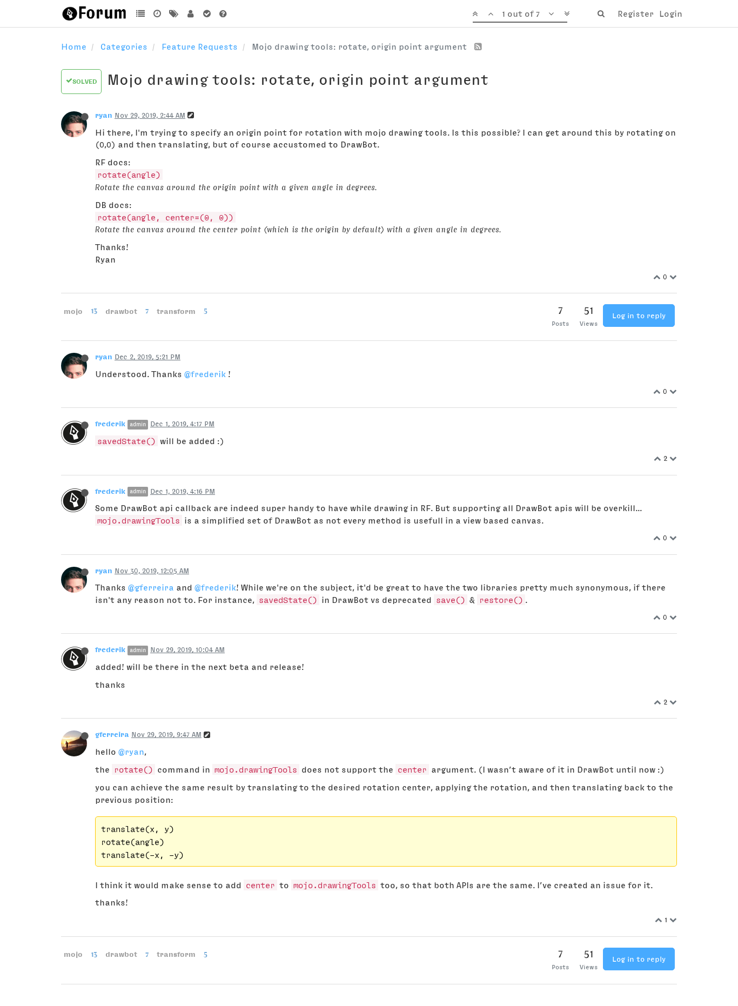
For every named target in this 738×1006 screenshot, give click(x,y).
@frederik (205, 374)
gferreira (112, 734)
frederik (110, 423)
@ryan (131, 751)
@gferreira (151, 587)
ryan (103, 115)
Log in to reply (639, 315)
